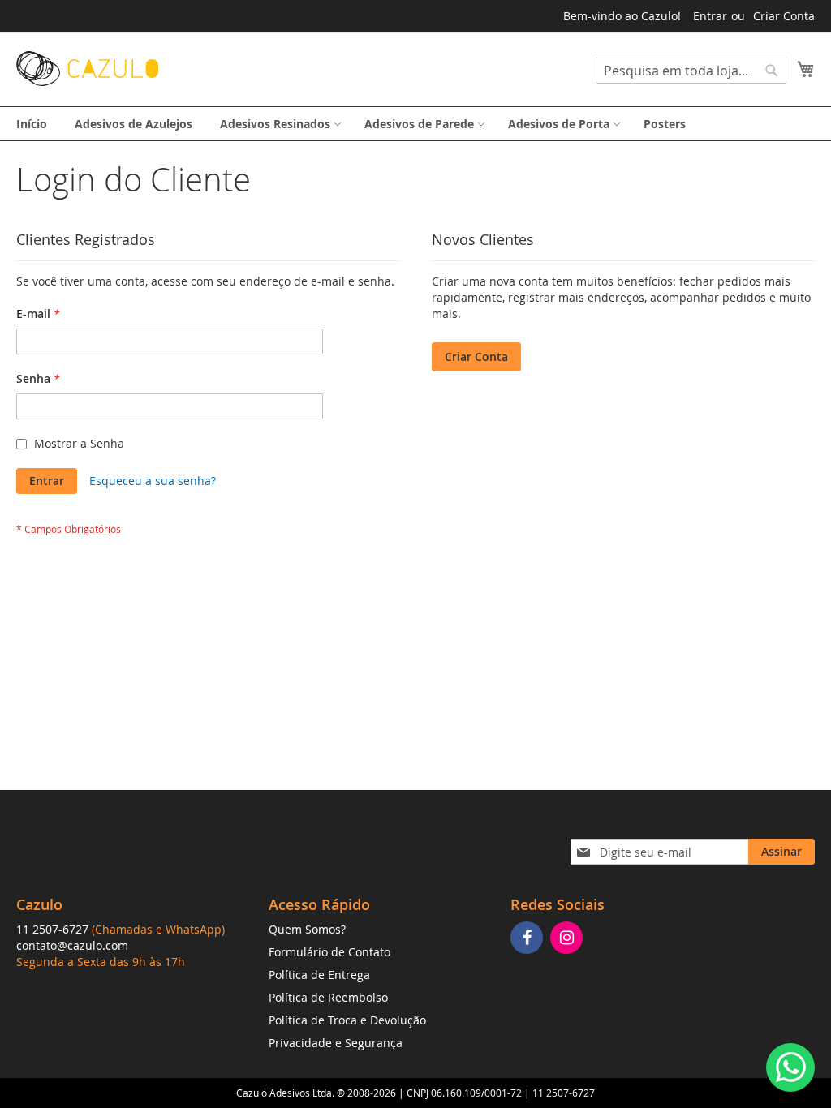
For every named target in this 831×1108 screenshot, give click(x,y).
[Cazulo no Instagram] (568, 939)
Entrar (710, 16)
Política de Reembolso (328, 997)
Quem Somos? (307, 929)
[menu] (415, 123)
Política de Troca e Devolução (347, 1020)
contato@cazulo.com (72, 945)
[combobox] (691, 71)
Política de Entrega (319, 974)
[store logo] (87, 68)
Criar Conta (784, 16)
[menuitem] (31, 123)
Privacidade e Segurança (336, 1042)
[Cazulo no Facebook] (528, 939)
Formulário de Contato (329, 952)
